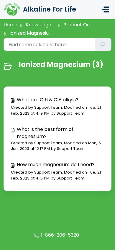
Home (10, 24)
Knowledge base (45, 24)
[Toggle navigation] (105, 9)
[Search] (103, 44)
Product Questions (84, 24)
